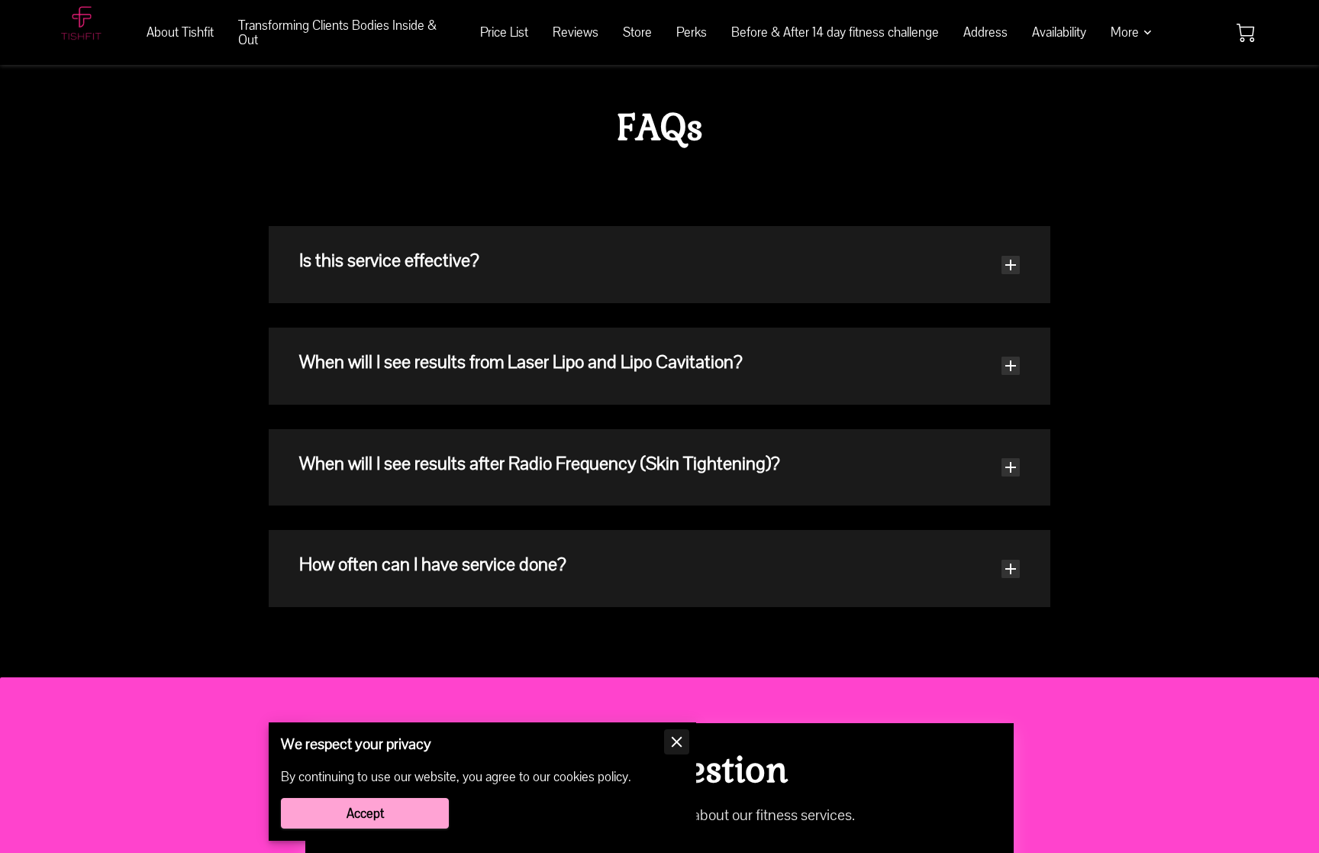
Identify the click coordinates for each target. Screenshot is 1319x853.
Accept (365, 813)
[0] (1246, 33)
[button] (659, 264)
